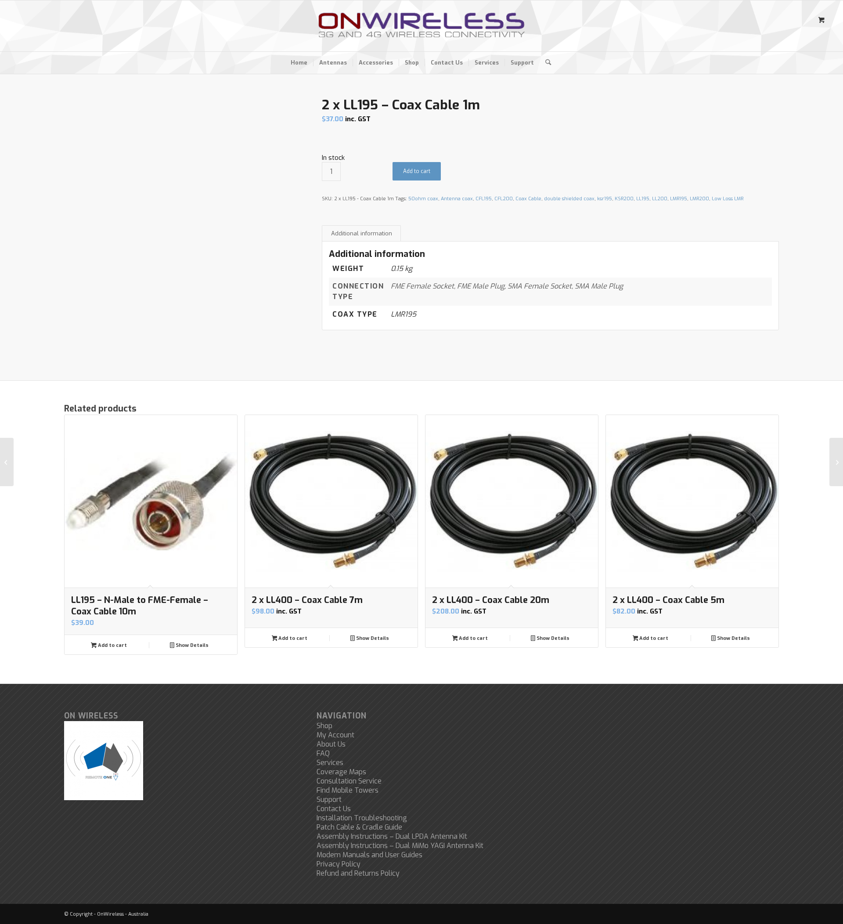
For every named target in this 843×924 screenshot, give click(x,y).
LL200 (659, 198)
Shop (324, 725)
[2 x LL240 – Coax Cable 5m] (7, 462)
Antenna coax (457, 198)
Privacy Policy (338, 864)
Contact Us (334, 808)
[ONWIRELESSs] (421, 25)
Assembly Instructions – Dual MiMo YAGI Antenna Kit (400, 845)
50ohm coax (423, 198)
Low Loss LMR (727, 198)
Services (330, 762)
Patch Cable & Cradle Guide (359, 827)
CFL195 (484, 198)
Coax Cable (528, 198)
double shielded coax (569, 198)
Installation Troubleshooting (362, 818)
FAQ (323, 753)
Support (329, 799)
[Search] (545, 63)
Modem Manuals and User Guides (369, 854)
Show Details (191, 645)
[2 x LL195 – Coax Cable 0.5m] (836, 462)
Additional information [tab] (361, 233)
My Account (335, 735)
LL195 (642, 198)
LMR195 (678, 198)
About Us (331, 744)
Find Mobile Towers (347, 790)
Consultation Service (349, 781)
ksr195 (604, 198)
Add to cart (416, 171)
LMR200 (699, 198)
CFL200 (503, 198)
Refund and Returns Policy (358, 873)
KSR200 (624, 198)
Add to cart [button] (112, 645)
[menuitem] (299, 63)
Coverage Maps (341, 771)
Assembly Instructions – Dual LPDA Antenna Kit (392, 836)
